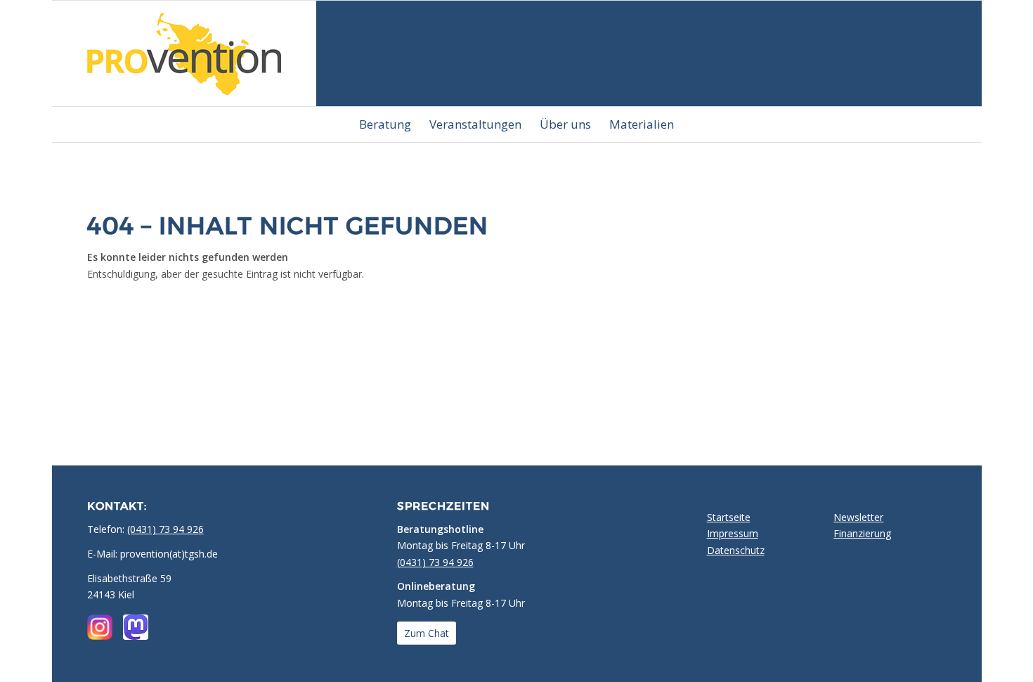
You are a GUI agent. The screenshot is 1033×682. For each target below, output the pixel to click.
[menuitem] (385, 124)
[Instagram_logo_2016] (99, 627)
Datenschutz (736, 550)
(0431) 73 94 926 (165, 529)
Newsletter (858, 517)
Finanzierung (862, 533)
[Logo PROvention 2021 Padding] (184, 53)
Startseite (729, 517)
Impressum (732, 533)
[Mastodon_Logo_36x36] (135, 627)
